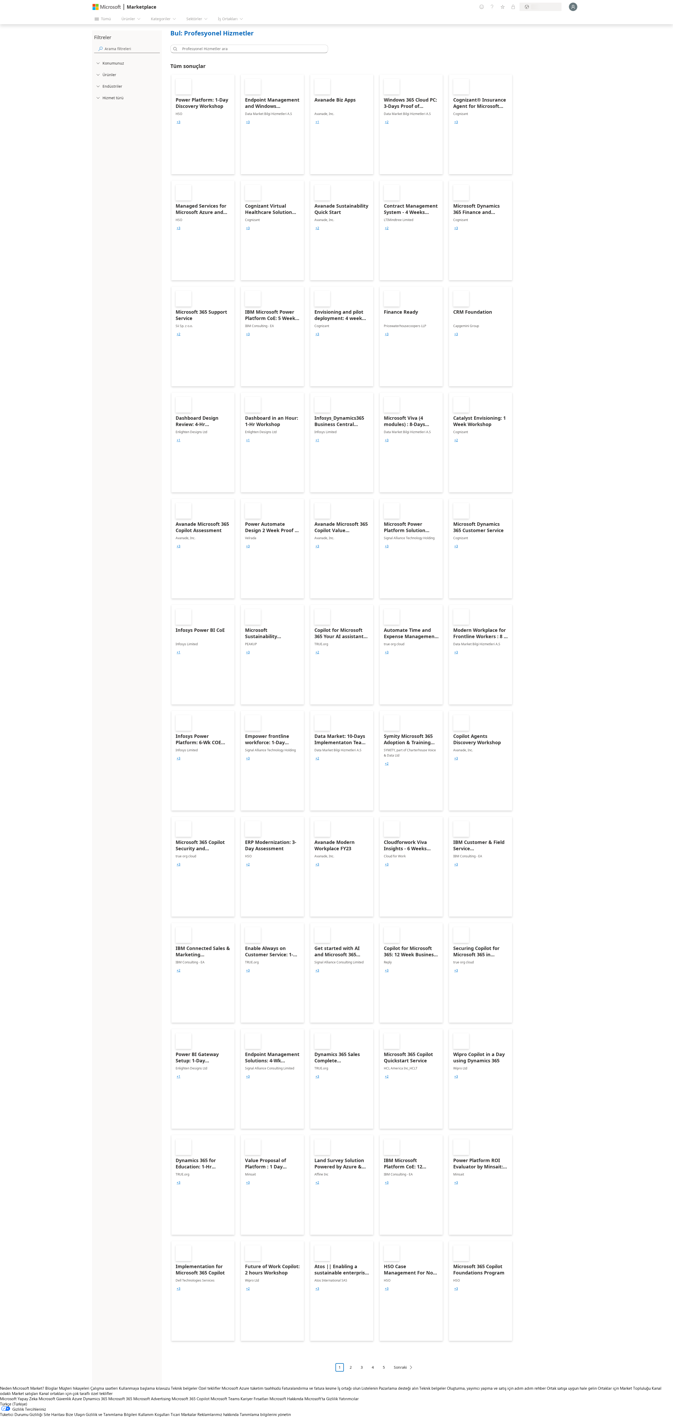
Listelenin (369, 1388)
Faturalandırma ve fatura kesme (309, 1388)
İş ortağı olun (349, 1388)
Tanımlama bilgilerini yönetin (265, 1414)
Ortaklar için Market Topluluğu (624, 1388)
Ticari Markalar (183, 1414)
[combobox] (251, 49)
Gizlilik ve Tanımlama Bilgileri (111, 1414)
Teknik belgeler (184, 1388)
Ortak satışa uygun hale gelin (572, 1388)
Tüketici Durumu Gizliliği (21, 1414)
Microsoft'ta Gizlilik (321, 1398)
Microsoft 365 (120, 1398)
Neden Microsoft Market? (22, 1388)
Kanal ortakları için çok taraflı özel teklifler (76, 1393)
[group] (178, 122)
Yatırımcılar (349, 1398)
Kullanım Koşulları (154, 1414)
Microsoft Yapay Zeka (19, 1398)
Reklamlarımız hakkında (218, 1414)
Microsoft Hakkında (286, 1398)
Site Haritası (54, 1414)
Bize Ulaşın (75, 1414)
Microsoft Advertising (152, 1398)
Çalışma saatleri (104, 1388)
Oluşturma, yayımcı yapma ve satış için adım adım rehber (496, 1388)
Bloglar (51, 1388)
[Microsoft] (107, 7)
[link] (202, 124)
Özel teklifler (209, 1388)
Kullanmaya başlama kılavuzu (144, 1388)
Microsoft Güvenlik (55, 1398)
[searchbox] (132, 49)
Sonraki (400, 1367)
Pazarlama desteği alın (398, 1388)
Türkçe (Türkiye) (13, 1403)
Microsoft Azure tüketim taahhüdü (252, 1388)
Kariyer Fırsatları (254, 1398)
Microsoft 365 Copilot (191, 1398)
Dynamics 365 (95, 1398)
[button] (174, 49)
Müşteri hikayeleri (74, 1388)
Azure (77, 1398)
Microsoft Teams (225, 1398)
